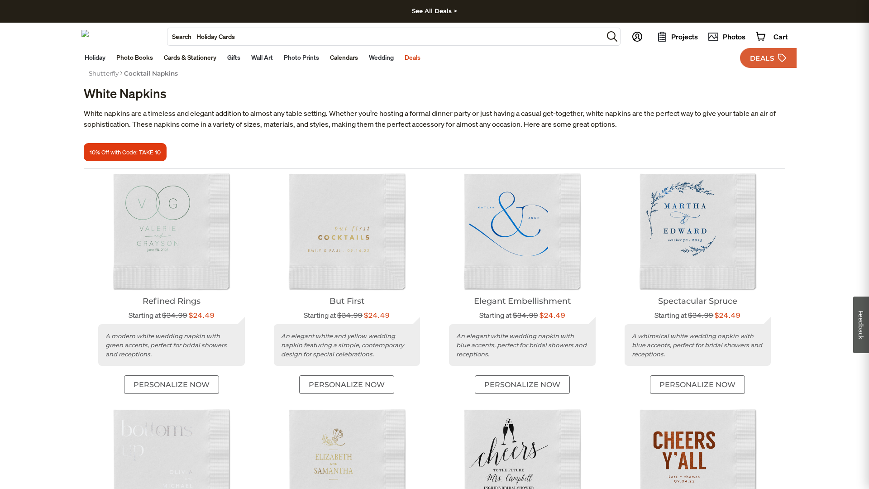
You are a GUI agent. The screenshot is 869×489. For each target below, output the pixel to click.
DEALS (762, 58)
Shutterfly (104, 73)
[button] (612, 36)
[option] (104, 73)
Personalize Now (172, 384)
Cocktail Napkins (151, 73)
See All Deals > (434, 10)
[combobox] (385, 36)
